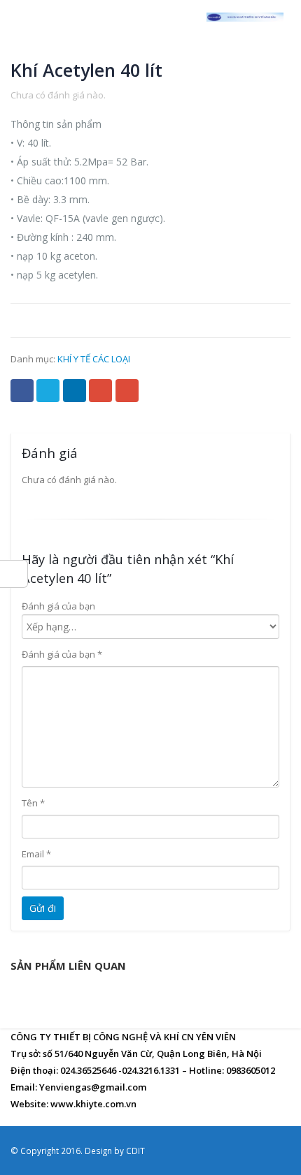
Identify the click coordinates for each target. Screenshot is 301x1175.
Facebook (22, 390)
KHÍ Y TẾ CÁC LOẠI (93, 359)
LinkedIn (74, 390)
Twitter (47, 390)
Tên (33, 803)
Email (127, 390)
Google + (100, 390)
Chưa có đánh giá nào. (58, 95)
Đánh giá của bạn (58, 606)
